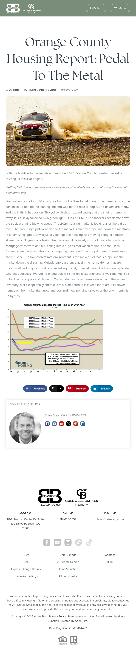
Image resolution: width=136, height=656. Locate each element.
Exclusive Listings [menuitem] (26, 576)
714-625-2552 (68, 519)
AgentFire (81, 621)
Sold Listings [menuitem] (68, 555)
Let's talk (96, 8)
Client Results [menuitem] (68, 576)
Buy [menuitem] (26, 555)
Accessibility (87, 616)
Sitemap (72, 616)
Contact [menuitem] (110, 555)
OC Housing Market (34, 89)
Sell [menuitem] (26, 562)
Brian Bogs (14, 89)
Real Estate (50, 89)
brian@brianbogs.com (110, 519)
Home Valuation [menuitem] (68, 569)
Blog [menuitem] (110, 562)
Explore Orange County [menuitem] (26, 569)
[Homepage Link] (23, 8)
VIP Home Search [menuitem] (68, 562)
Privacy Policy (57, 616)
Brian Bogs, (65, 415)
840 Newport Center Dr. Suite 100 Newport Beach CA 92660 (25, 523)
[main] (68, 249)
